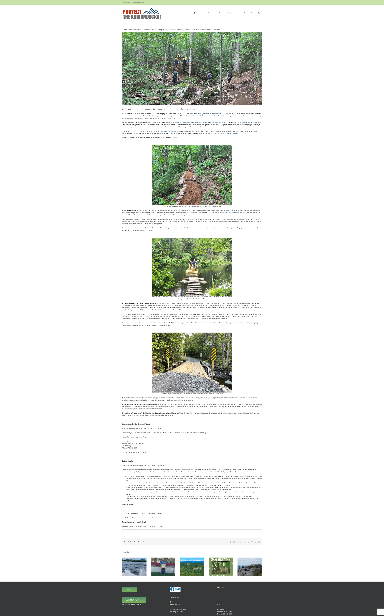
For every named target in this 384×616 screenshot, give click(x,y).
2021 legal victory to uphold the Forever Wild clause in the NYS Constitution (197, 122)
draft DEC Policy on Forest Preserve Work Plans (225, 133)
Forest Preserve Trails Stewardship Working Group (165, 131)
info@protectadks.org (138, 2)
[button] (259, 13)
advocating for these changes (243, 122)
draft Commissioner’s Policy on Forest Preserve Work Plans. (204, 114)
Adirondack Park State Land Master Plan (229, 213)
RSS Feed (221, 587)
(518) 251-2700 (227, 614)
